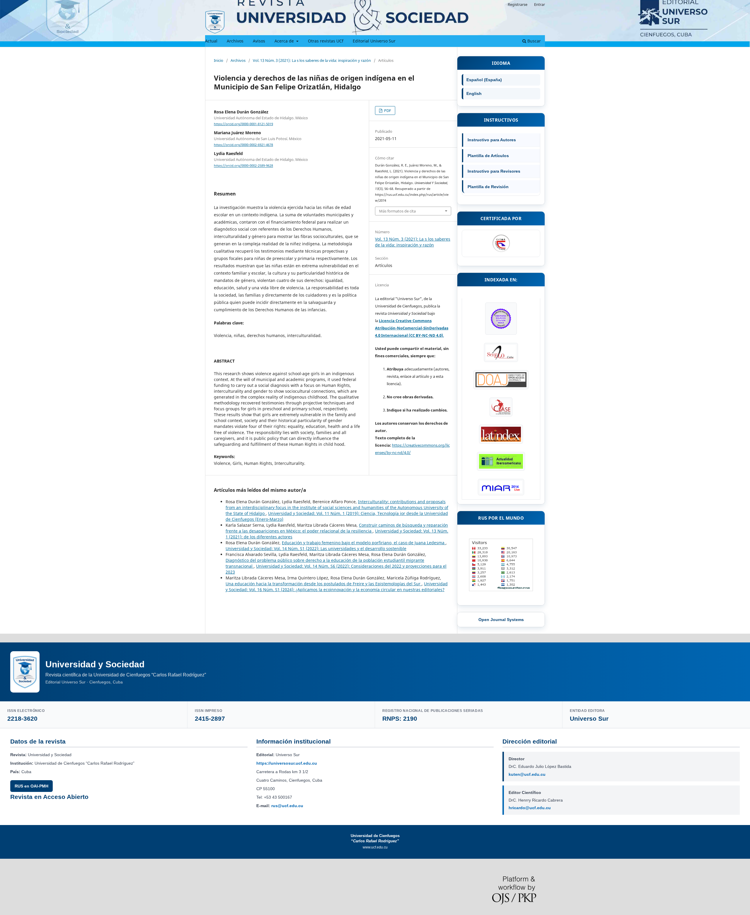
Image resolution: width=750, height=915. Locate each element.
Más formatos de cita (397, 211)
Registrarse (517, 4)
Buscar (533, 41)
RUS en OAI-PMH (31, 786)
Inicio (218, 60)
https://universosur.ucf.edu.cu (286, 763)
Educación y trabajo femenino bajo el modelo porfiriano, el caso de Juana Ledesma (364, 542)
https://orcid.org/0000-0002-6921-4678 (243, 145)
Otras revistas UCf (325, 41)
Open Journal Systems (501, 619)
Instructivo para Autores (492, 139)
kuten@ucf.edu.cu (527, 774)
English (474, 93)
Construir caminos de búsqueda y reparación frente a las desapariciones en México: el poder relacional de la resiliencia (337, 528)
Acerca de (285, 41)
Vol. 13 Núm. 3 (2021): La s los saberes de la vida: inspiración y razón (312, 60)
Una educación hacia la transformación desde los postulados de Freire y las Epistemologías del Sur (324, 583)
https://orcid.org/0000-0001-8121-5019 (243, 124)
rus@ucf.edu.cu (287, 805)
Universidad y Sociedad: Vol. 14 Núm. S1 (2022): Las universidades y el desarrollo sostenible (316, 548)
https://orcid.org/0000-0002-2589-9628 (243, 166)
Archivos (235, 41)
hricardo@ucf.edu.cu (530, 807)
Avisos (259, 41)
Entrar (539, 4)
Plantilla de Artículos (488, 155)
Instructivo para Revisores (494, 171)
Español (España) (484, 79)
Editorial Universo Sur (374, 41)
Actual (211, 41)
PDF (387, 110)
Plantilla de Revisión (488, 186)
